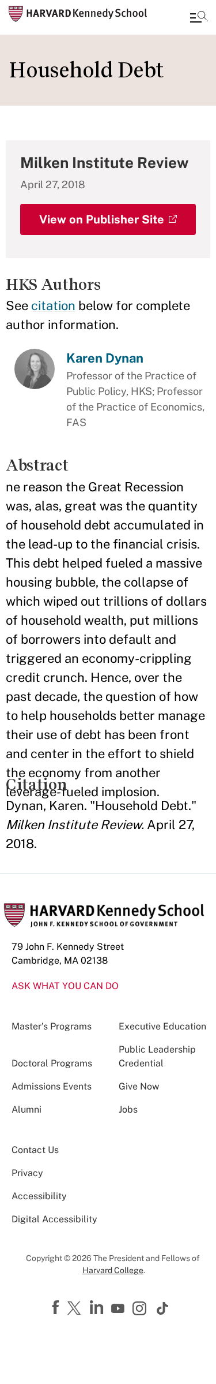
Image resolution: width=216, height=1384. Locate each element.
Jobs (128, 1109)
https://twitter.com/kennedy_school (76, 1308)
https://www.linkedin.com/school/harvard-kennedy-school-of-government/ (98, 1308)
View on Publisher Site (101, 219)
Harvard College (112, 1270)
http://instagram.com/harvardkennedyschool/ (141, 1309)
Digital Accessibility (54, 1219)
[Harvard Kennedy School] (78, 14)
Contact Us (35, 1149)
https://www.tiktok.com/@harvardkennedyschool (163, 1308)
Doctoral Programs (52, 1063)
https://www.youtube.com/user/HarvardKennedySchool (119, 1309)
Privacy (27, 1172)
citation (53, 305)
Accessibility (39, 1196)
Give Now (139, 1086)
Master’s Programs (52, 1026)
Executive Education (162, 1026)
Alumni (26, 1109)
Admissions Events (52, 1086)
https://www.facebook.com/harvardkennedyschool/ (57, 1308)
